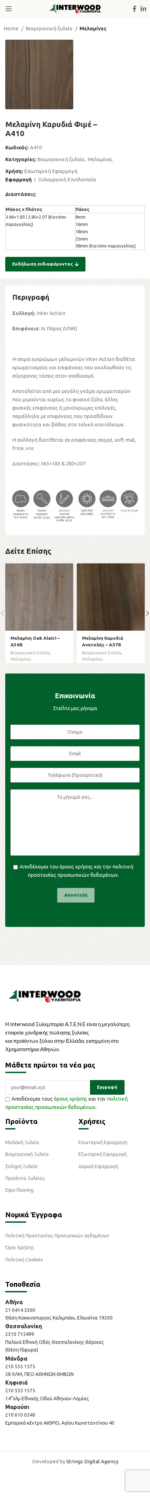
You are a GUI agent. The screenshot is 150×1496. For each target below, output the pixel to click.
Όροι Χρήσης (19, 1247)
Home (11, 28)
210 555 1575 (20, 1366)
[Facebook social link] (134, 8)
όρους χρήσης (76, 866)
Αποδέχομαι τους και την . (66, 1103)
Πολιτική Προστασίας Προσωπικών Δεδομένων (57, 1235)
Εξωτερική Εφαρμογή (102, 1154)
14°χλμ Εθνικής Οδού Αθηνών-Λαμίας (47, 1398)
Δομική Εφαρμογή (98, 1166)
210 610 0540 (20, 1415)
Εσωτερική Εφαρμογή (50, 171)
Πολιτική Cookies (24, 1259)
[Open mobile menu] (9, 9)
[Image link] (45, 996)
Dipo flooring (19, 1190)
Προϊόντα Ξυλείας (25, 1178)
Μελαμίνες (93, 28)
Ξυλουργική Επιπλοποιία (67, 179)
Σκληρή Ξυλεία (21, 1166)
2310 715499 (19, 1334)
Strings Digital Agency (92, 1461)
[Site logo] (75, 8)
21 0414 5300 (21, 1310)
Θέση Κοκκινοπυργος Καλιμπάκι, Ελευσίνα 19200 (59, 1318)
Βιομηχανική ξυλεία (49, 28)
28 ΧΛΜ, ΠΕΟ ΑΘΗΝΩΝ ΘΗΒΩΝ (39, 1374)
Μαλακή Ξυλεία (22, 1142)
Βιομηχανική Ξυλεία (27, 1154)
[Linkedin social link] (143, 8)
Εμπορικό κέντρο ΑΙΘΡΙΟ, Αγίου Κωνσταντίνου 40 (59, 1423)
